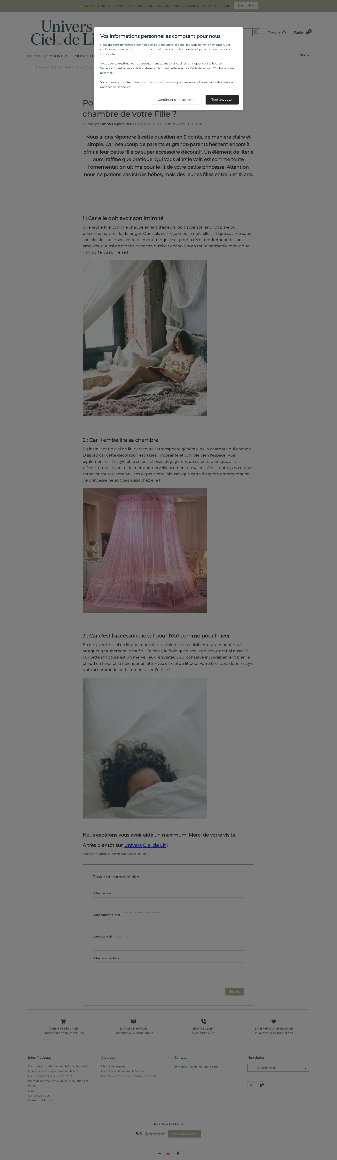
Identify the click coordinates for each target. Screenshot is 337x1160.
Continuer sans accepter (177, 100)
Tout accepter (222, 100)
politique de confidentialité (158, 82)
